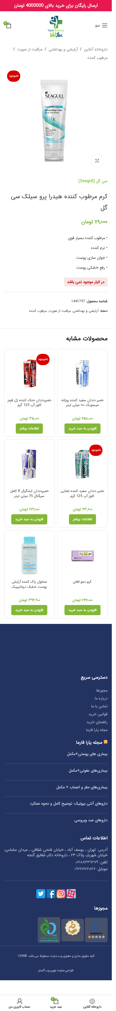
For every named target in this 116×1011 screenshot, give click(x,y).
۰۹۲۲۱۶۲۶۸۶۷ (84, 869)
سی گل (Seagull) (93, 181)
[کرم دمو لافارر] (83, 555)
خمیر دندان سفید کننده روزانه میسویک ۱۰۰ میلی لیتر (82, 403)
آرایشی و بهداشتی (63, 49)
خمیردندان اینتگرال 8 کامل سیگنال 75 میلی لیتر (29, 493)
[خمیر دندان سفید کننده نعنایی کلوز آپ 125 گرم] (83, 465)
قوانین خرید (98, 714)
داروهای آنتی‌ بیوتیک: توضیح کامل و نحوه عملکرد (69, 804)
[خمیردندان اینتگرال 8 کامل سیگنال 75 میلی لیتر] (29, 465)
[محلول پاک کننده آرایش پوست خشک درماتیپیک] (29, 555)
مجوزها (102, 690)
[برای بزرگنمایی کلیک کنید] (97, 160)
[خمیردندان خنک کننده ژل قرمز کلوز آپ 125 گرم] (29, 374)
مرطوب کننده (98, 58)
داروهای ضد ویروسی (91, 820)
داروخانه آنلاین (96, 49)
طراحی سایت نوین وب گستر (55, 970)
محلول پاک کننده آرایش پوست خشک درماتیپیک (29, 584)
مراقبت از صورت (30, 49)
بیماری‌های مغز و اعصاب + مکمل (82, 787)
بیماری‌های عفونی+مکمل (88, 771)
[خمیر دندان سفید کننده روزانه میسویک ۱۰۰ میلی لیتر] (83, 374)
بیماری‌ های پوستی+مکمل (87, 754)
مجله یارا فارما (97, 730)
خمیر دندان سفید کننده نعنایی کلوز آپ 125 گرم (82, 493)
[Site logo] (55, 25)
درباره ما (101, 698)
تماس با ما (99, 706)
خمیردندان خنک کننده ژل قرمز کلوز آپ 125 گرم (29, 403)
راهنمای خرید (97, 722)
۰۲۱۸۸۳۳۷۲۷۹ (86, 862)
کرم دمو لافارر (82, 582)
